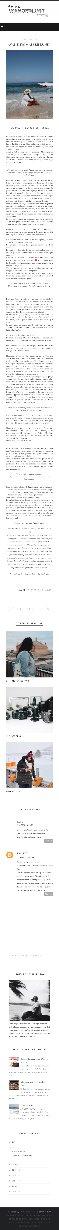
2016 (14, 1186)
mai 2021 (18, 1151)
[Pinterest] (16, 6)
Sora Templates (27, 1211)
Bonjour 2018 (13, 791)
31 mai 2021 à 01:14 (25, 857)
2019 (14, 1170)
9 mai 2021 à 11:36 (25, 825)
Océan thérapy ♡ (28, 1105)
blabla (23, 39)
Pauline (22, 853)
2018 (14, 1175)
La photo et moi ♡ (15, 736)
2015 (14, 1191)
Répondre (48, 840)
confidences (34, 39)
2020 (14, 1164)
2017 (14, 1181)
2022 (14, 1142)
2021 (14, 1147)
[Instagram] (19, 6)
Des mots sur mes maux (17, 681)
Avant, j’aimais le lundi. (23, 1155)
